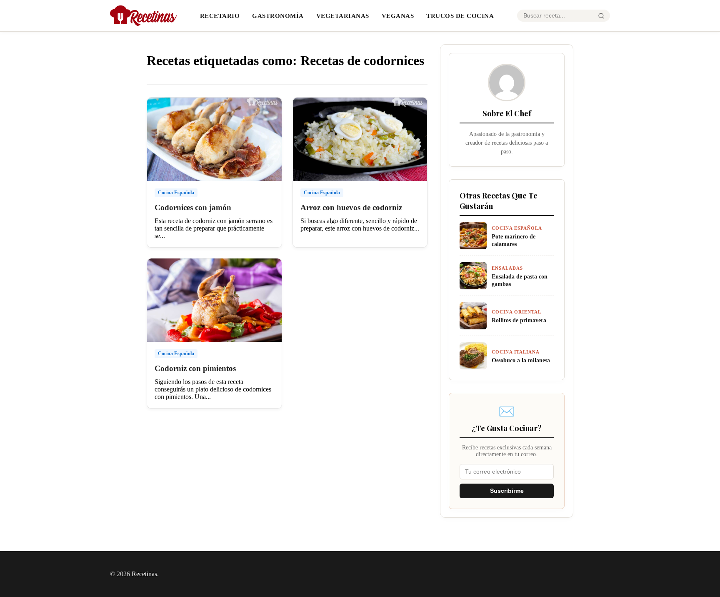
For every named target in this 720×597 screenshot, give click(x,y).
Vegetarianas (342, 15)
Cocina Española (176, 193)
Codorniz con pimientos (195, 368)
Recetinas (144, 573)
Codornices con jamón (193, 207)
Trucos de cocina (460, 15)
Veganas (398, 15)
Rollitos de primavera (519, 320)
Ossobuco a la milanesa (521, 360)
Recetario (220, 15)
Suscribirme (507, 491)
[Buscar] (601, 16)
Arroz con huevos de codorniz (351, 207)
